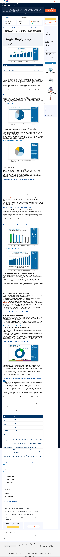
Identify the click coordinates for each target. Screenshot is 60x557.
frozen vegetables (10, 197)
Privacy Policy (52, 552)
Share (34, 61)
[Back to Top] (58, 549)
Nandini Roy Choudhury (14, 14)
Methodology (50, 63)
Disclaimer (41, 552)
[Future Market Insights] (6, 1)
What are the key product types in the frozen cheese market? (19, 514)
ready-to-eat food (6, 302)
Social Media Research (19, 553)
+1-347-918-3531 (34, 548)
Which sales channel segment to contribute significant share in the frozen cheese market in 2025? (23, 518)
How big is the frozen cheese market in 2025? (15, 505)
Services (9, 550)
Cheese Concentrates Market (10, 535)
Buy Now (51, 10)
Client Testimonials (35, 553)
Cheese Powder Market (23, 535)
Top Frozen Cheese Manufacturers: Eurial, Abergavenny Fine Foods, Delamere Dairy (50, 50)
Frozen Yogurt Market (49, 535)
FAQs (45, 553)
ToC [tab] (16, 17)
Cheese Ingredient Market (36, 535)
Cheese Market (8, 538)
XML (51, 553)
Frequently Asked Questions (49, 58)
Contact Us (28, 554)
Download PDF (51, 22)
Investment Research (12, 553)
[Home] (3, 3)
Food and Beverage (7, 3)
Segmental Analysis (47, 34)
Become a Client (28, 553)
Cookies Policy (42, 553)
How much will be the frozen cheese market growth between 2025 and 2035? (22, 511)
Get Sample (13, 527)
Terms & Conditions (46, 552)
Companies (24, 17)
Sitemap (48, 553)
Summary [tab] (7, 17)
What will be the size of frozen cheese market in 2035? (17, 508)
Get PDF (34, 526)
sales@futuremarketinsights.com (25, 548)
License (33, 13)
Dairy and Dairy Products (15, 3)
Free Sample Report (51, 18)
